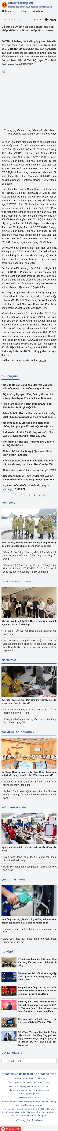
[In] (46, 20)
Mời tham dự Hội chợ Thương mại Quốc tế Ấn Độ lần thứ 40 (28, 443)
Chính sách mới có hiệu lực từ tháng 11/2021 (29, 470)
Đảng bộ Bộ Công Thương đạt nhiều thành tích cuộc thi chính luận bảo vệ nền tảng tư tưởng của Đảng (30, 555)
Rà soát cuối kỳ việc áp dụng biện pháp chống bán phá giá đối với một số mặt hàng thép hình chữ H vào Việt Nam (28, 424)
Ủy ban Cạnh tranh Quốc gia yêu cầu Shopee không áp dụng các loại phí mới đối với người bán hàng (30, 794)
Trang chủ (9, 11)
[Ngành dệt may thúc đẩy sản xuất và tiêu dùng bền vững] (29, 828)
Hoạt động (8, 503)
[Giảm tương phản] (55, 20)
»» (44, 495)
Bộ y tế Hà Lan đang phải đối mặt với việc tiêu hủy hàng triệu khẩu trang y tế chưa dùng (27, 387)
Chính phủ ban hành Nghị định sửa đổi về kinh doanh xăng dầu (27, 453)
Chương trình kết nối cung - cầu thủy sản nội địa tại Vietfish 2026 (37, 1020)
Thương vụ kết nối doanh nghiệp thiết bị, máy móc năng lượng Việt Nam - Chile (37, 976)
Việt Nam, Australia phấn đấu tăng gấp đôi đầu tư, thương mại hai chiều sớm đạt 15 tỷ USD (29, 462)
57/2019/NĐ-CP (13, 49)
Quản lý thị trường (13, 879)
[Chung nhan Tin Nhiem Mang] (29, 1120)
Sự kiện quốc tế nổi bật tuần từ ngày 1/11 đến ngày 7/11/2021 (27, 487)
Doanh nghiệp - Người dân (17, 732)
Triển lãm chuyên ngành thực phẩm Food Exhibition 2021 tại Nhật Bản (27, 405)
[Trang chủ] (27, 4)
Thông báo (36, 11)
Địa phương (8, 660)
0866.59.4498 (32, 1097)
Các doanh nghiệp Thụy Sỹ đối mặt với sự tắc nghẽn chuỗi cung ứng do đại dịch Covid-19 (29, 478)
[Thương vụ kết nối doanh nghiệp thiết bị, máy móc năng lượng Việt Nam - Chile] (9, 977)
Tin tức (22, 11)
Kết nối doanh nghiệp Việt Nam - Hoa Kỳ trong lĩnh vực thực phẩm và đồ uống (37, 962)
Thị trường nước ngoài (16, 581)
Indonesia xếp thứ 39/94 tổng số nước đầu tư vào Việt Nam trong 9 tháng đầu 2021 (29, 434)
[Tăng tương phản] (52, 20)
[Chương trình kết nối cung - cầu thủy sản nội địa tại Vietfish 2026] (9, 1022)
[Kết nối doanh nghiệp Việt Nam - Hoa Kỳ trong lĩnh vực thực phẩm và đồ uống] (29, 602)
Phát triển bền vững (14, 807)
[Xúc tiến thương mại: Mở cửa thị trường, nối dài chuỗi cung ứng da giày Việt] (29, 681)
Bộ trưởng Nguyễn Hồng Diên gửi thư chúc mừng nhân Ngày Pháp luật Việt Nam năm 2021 (28, 396)
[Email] (49, 20)
